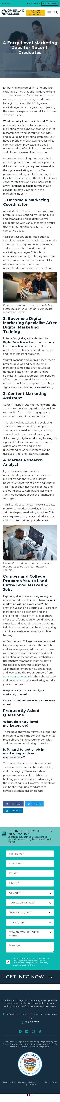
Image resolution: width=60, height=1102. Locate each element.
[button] (49, 12)
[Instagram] (33, 1031)
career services (17, 676)
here (47, 1047)
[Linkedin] (27, 1031)
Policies (33, 1085)
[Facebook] (20, 1031)
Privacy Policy (51, 1082)
